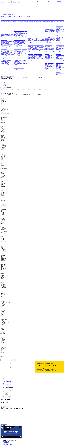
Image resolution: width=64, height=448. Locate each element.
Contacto (9, 76)
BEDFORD (29, 21)
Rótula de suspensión (58, 25)
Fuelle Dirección (37, 46)
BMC (45, 21)
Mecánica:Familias (11, 16)
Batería (7, 50)
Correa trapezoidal (17, 63)
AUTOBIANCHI (7, 21)
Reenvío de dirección (48, 65)
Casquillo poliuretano (17, 47)
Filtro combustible (35, 44)
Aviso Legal (5, 443)
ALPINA (24, 20)
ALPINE (28, 20)
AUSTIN (60, 20)
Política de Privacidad (8, 2)
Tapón (61, 73)
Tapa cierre (60, 70)
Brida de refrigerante (4, 62)
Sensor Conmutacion (58, 29)
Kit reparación (49, 36)
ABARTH (3, 20)
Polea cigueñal (48, 59)
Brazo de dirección (7, 59)
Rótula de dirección (50, 69)
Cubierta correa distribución (18, 65)
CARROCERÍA (5, 93)
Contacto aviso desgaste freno (20, 61)
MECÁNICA (12, 93)
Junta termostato (48, 29)
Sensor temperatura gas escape (59, 38)
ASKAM (43, 20)
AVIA (19, 21)
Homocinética (34, 49)
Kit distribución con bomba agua (49, 35)
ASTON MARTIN (48, 20)
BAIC (21, 21)
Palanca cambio (50, 51)
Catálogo (12, 76)
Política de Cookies (17, 2)
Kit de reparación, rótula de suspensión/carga (50, 31)
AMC (31, 20)
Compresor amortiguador (18, 57)
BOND (50, 21)
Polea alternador (48, 58)
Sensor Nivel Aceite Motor (60, 32)
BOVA (59, 21)
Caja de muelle (10, 64)
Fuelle (33, 46)
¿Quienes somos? (6, 441)
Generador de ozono (37, 47)
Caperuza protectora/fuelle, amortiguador (20, 32)
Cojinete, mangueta (17, 55)
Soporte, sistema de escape (60, 56)
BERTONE (38, 21)
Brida (7, 60)
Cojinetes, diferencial (18, 56)
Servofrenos (60, 42)
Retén (50, 66)
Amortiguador (4, 41)
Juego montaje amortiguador (35, 58)
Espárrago (37, 42)
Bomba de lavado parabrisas (7, 55)
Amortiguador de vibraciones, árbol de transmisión (7, 42)
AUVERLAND (14, 21)
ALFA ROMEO (19, 20)
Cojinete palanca (19, 53)
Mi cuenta (2, 76)
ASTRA (54, 20)
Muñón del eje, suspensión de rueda (49, 50)
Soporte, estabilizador (59, 52)
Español (4, 80)
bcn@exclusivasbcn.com (8, 14)
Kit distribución (49, 33)
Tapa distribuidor (58, 72)
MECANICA (7, 381)
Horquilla (38, 49)
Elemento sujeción (33, 39)
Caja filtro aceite (17, 29)
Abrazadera (3, 34)
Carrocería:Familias (26, 16)
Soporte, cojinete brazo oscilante (60, 50)
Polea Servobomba (47, 60)
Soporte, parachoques (58, 55)
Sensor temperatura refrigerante (58, 40)
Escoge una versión (33, 94)
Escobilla (33, 42)
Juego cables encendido (36, 54)
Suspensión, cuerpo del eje (60, 64)
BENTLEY (33, 21)
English (4, 82)
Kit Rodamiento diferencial (49, 37)
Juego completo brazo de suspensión (35, 55)
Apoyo (6, 43)
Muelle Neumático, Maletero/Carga (48, 47)
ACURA (8, 20)
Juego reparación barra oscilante (35, 59)
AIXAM (14, 20)
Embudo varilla (33, 40)
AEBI (11, 20)
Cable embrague (4, 64)
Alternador (7, 38)
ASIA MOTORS (37, 20)
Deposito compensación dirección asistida (20, 67)
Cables (6, 64)
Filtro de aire (32, 45)
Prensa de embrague (48, 62)
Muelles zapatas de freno (49, 49)
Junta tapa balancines (35, 60)
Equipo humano (6, 442)
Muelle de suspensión (48, 46)
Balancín (5, 47)
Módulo (47, 42)
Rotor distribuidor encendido (49, 67)
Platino (48, 57)
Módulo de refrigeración (49, 43)
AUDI (57, 20)
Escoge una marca (4, 94)
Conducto (20, 60)
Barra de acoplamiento (4, 49)
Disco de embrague (31, 38)
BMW (48, 21)
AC (5, 20)
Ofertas (5, 76)
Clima (19, 49)
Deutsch (4, 83)
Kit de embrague (50, 30)
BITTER (42, 21)
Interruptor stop (32, 52)
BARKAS (24, 21)
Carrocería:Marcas (18, 16)
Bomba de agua (6, 52)
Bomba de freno (8, 54)
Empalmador (38, 40)
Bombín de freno (8, 58)
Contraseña (24, 77)
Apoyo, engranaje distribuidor (6, 44)
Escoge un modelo (19, 94)
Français (4, 84)
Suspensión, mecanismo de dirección (59, 66)
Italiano (4, 85)
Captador (21, 33)
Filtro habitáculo (38, 45)
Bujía (4, 63)
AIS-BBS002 (8, 387)
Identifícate (5, 11)
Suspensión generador (59, 59)
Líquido (50, 38)
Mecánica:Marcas (3, 16)
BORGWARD (55, 21)
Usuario (8, 77)
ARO (33, 20)
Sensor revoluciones (59, 37)
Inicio (4, 378)
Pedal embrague (47, 55)
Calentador (21, 31)
